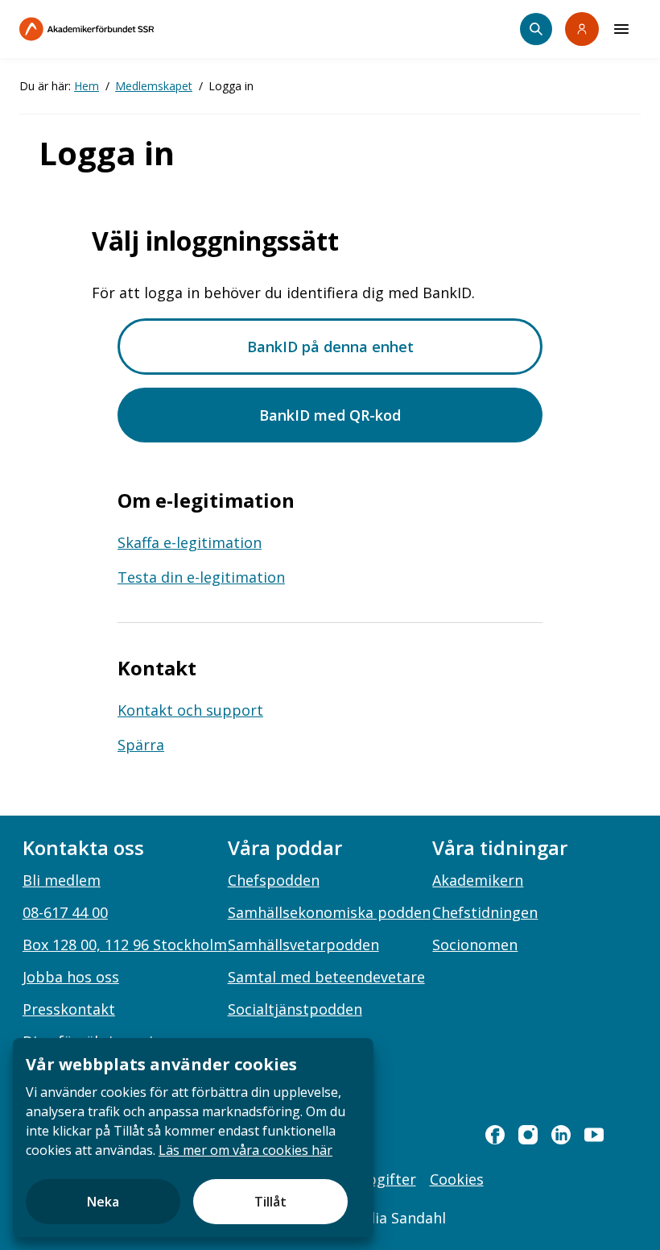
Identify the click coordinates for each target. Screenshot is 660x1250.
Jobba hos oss (71, 976)
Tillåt (270, 1202)
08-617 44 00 (65, 912)
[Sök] (536, 29)
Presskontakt (69, 1009)
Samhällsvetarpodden (303, 944)
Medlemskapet (153, 85)
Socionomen (475, 944)
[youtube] (594, 1134)
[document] (193, 1137)
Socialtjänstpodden (295, 1009)
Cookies (457, 1179)
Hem (86, 85)
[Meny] (621, 29)
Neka (103, 1202)
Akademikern (477, 880)
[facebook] (495, 1134)
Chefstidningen (485, 912)
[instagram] (528, 1134)
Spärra (141, 744)
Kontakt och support (190, 710)
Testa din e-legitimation (201, 577)
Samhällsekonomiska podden (329, 912)
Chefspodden (274, 880)
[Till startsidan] (120, 29)
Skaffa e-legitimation (190, 542)
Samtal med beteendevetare (326, 976)
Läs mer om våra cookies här (245, 1150)
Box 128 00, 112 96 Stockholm (125, 944)
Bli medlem (62, 880)
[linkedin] (561, 1134)
